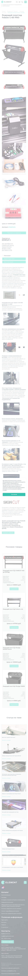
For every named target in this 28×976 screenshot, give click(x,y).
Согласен (14, 494)
